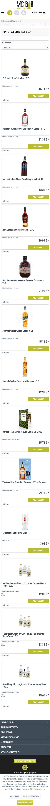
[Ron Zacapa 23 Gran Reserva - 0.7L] (25, 216)
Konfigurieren (25, 802)
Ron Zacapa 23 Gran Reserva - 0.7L (18, 230)
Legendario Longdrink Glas (14, 533)
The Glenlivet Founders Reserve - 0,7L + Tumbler (24, 482)
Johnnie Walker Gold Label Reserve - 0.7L (21, 381)
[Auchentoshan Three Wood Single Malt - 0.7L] (25, 165)
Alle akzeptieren (31, 796)
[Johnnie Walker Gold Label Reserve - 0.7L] (25, 368)
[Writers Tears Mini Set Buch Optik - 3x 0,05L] (25, 418)
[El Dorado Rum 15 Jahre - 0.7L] (25, 64)
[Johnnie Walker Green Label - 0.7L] (25, 317)
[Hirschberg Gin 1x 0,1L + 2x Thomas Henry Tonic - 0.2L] (25, 671)
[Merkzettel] (16, 12)
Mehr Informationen (37, 789)
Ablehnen (14, 796)
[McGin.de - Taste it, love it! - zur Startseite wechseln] (25, 5)
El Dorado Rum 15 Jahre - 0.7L (16, 78)
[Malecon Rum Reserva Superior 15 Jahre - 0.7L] (25, 115)
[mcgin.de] (25, 767)
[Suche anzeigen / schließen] (9, 12)
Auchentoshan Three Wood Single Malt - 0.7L (22, 179)
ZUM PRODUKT (38, 96)
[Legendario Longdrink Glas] (25, 519)
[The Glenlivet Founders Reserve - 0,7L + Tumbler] (25, 469)
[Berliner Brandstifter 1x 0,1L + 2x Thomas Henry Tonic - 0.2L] (25, 570)
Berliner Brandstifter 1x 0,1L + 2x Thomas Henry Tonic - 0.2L (24, 584)
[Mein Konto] (23, 12)
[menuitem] (2, 12)
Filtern (8, 42)
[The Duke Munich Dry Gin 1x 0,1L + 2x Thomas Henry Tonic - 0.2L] (25, 620)
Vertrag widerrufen (25, 761)
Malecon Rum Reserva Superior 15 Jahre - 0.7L (23, 129)
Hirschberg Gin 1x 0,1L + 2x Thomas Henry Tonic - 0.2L (24, 685)
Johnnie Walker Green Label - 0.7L (17, 331)
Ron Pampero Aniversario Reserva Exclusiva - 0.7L (22, 281)
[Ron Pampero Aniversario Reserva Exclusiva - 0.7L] (25, 267)
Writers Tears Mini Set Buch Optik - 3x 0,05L (22, 432)
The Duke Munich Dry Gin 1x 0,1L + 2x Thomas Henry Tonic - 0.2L (23, 635)
